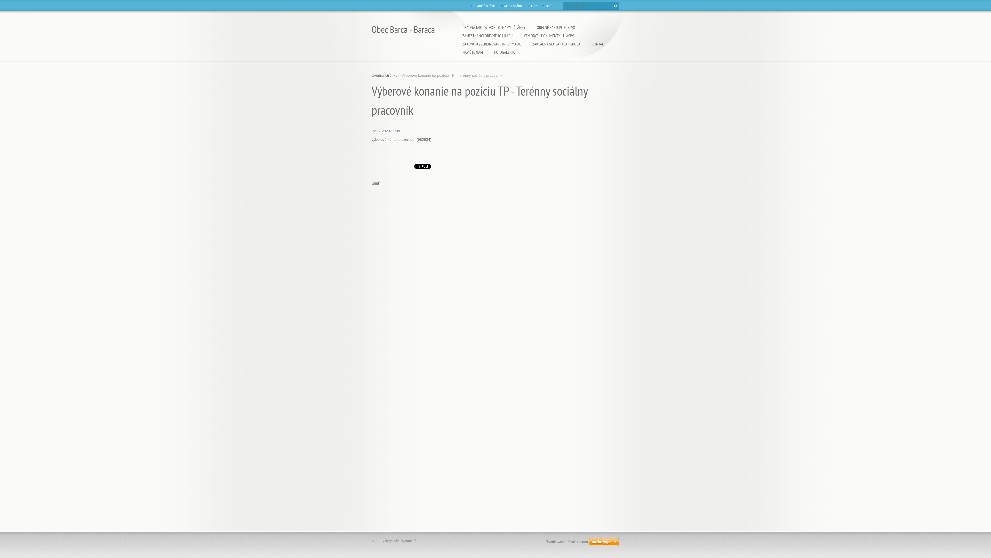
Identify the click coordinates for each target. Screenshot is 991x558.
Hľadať (614, 6)
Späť (375, 183)
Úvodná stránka (485, 6)
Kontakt (599, 44)
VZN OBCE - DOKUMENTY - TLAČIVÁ (549, 35)
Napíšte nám (472, 52)
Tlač (548, 6)
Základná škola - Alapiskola (556, 44)
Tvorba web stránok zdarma (567, 542)
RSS (534, 6)
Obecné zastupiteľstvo (556, 27)
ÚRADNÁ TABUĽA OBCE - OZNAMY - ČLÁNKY (493, 27)
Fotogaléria (504, 52)
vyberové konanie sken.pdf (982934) (401, 139)
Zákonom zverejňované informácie (491, 44)
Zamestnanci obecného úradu (487, 35)
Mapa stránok (513, 6)
